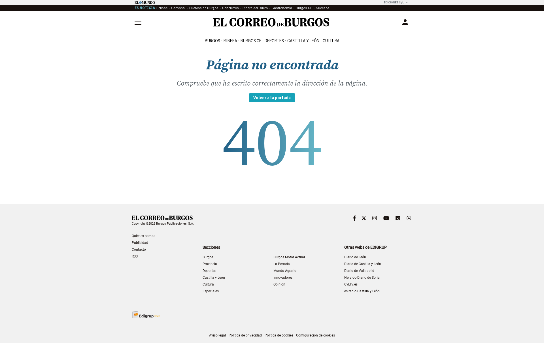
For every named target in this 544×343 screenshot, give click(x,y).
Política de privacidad (245, 335)
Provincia (210, 264)
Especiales (211, 291)
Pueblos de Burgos (203, 8)
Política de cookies (279, 335)
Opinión (279, 284)
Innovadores (282, 278)
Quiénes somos (143, 236)
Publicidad (140, 243)
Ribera (230, 40)
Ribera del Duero (255, 8)
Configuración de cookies (315, 335)
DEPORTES (274, 40)
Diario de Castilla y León (362, 264)
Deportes (209, 271)
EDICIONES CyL (394, 2)
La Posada (281, 264)
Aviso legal (217, 335)
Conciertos (230, 8)
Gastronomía (281, 8)
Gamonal (178, 8)
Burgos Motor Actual (289, 257)
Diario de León (355, 257)
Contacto (139, 250)
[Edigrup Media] (146, 314)
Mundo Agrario (284, 271)
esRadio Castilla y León (362, 291)
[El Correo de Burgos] (271, 22)
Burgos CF (304, 8)
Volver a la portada (272, 97)
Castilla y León (303, 40)
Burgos (212, 40)
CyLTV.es (351, 284)
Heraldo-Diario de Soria (362, 278)
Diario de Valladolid (359, 271)
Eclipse (161, 8)
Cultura (331, 40)
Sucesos (323, 8)
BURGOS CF (251, 40)
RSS (135, 256)
